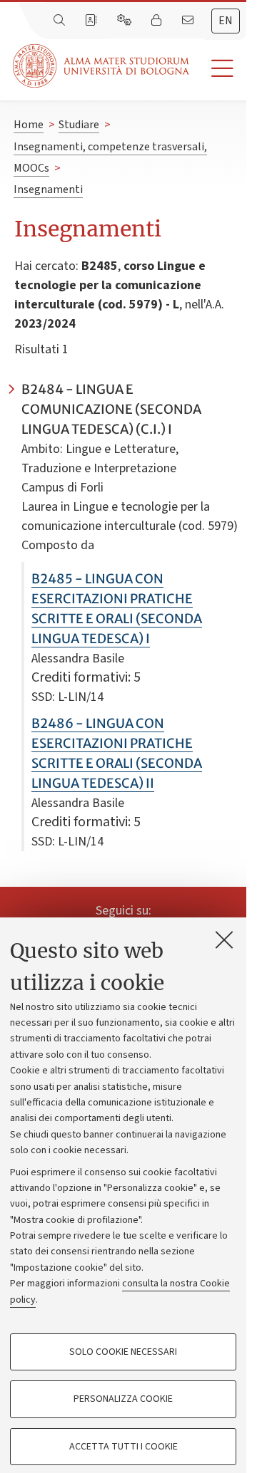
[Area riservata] (158, 21)
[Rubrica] (92, 21)
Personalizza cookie (123, 1399)
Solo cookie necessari (123, 1352)
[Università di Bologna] (102, 66)
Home (29, 124)
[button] (217, 68)
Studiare (79, 124)
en (225, 20)
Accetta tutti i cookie (123, 1447)
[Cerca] (60, 21)
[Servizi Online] (126, 21)
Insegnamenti (48, 189)
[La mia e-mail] (189, 21)
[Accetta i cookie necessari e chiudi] (224, 939)
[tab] (225, 21)
